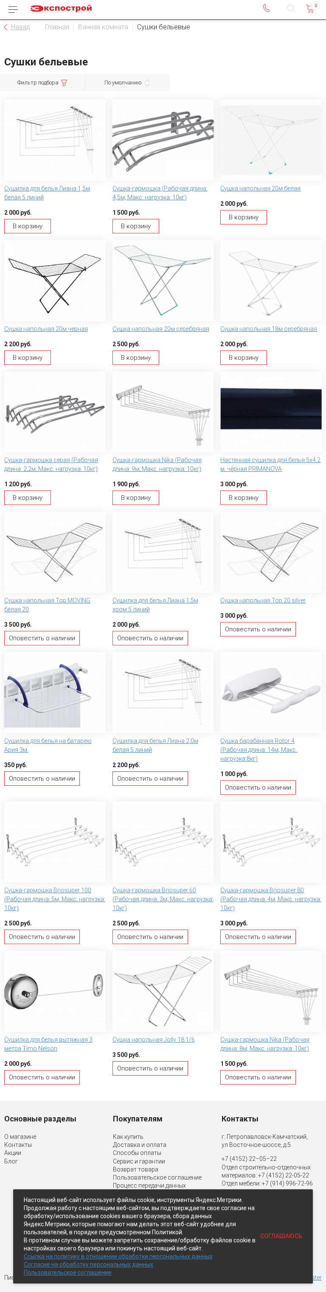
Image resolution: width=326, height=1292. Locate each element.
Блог (11, 1161)
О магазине (20, 1136)
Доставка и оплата (139, 1144)
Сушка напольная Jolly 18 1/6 (153, 1039)
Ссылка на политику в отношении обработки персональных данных (118, 1256)
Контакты (18, 1144)
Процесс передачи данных (149, 1185)
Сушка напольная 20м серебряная (160, 328)
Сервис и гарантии (139, 1161)
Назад (20, 27)
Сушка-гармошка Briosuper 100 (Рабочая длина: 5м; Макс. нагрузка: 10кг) (54, 899)
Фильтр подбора (38, 82)
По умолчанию (123, 82)
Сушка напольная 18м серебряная (268, 328)
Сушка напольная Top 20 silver (263, 600)
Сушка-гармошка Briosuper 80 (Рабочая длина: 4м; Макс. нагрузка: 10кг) (270, 899)
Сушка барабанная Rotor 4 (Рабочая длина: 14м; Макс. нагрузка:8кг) (258, 749)
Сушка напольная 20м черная (46, 328)
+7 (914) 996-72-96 (287, 1183)
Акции (12, 1152)
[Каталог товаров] (13, 9)
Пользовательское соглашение (157, 1177)
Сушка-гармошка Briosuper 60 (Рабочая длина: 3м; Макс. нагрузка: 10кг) (163, 899)
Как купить (128, 1136)
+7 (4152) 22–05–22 (249, 1158)
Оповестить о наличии (42, 638)
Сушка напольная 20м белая (260, 188)
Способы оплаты (137, 1152)
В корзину (27, 226)
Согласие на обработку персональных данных (88, 1264)
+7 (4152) (271, 1175)
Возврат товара (135, 1169)
